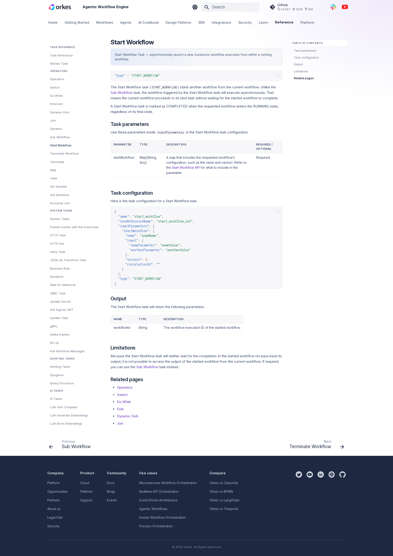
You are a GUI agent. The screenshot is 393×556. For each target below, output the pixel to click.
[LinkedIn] (320, 500)
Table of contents (307, 43)
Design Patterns (178, 22)
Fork (120, 409)
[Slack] (331, 500)
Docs (111, 483)
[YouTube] (345, 7)
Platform (307, 22)
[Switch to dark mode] (195, 7)
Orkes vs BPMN (221, 491)
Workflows (104, 22)
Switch (122, 395)
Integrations (222, 22)
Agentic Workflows (153, 509)
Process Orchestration (156, 526)
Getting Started (77, 22)
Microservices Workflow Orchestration (168, 483)
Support (86, 500)
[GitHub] (342, 500)
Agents (125, 22)
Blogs (111, 491)
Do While (124, 402)
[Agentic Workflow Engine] (59, 7)
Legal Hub (55, 517)
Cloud (84, 483)
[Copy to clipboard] (278, 75)
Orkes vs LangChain (224, 500)
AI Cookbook (149, 22)
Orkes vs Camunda (223, 483)
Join (120, 423)
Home (53, 22)
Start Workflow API (186, 167)
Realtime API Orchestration (159, 491)
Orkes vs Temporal (223, 509)
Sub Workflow (122, 92)
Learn (263, 22)
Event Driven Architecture (158, 500)
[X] (299, 500)
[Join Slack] (333, 7)
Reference (284, 22)
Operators (125, 387)
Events (112, 500)
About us (53, 509)
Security (245, 22)
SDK (201, 22)
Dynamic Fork (127, 416)
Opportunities (57, 491)
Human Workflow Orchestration (162, 517)
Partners (53, 500)
